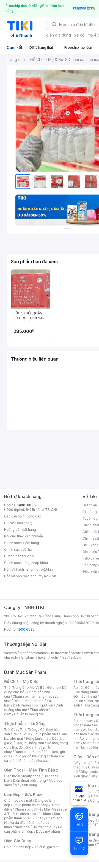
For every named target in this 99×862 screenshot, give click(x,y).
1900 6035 (26, 629)
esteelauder (38, 653)
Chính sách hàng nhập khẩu (26, 563)
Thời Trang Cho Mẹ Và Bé (24, 687)
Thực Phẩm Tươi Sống (25, 723)
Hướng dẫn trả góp (19, 556)
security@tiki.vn (43, 576)
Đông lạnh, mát (38, 738)
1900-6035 (26, 505)
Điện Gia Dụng (17, 840)
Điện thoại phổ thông (29, 780)
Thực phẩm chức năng (30, 805)
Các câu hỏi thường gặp (23, 516)
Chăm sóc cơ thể (28, 809)
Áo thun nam (83, 721)
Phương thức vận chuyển (23, 536)
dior (23, 653)
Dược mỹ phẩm (48, 831)
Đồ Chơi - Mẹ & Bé (21, 681)
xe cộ (79, 35)
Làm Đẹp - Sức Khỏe (23, 794)
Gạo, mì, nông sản (29, 743)
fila (64, 657)
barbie (76, 653)
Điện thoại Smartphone (22, 776)
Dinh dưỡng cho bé (28, 701)
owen (88, 653)
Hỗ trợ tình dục (43, 827)
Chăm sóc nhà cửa (34, 761)
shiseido (11, 657)
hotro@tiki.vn (45, 569)
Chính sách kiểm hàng (21, 543)
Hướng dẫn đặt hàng (20, 529)
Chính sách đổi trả (18, 549)
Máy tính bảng (26, 785)
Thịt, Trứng (28, 730)
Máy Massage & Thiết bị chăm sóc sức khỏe (35, 811)
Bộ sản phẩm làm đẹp (33, 829)
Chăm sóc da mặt (18, 800)
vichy (54, 657)
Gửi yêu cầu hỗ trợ (18, 523)
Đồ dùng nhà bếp (17, 847)
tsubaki (75, 657)
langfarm (28, 657)
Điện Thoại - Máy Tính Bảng (31, 770)
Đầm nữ (91, 687)
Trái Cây (10, 730)
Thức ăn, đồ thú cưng (29, 756)
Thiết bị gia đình (46, 847)
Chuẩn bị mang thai (29, 714)
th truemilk (59, 653)
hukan (43, 657)
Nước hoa (22, 827)
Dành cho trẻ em (28, 752)
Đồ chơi (53, 687)
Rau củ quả (21, 734)
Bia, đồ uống (21, 747)
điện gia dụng (58, 35)
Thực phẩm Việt (45, 734)
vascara (10, 653)
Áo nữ (77, 687)
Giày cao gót (83, 763)
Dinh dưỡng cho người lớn (33, 705)
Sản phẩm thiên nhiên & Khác (32, 816)
